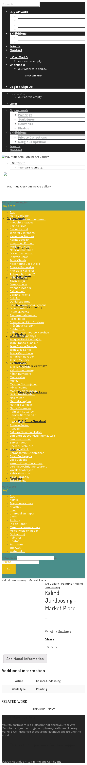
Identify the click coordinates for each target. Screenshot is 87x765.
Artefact (15, 506)
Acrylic (14, 500)
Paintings (25, 16)
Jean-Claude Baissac (23, 346)
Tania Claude (18, 260)
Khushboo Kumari (22, 243)
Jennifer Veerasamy (22, 233)
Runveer (15, 429)
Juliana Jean (18, 363)
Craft (13, 517)
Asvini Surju (17, 281)
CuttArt (15, 298)
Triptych (15, 548)
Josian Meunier (19, 360)
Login (13, 103)
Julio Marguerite (20, 367)
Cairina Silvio (18, 226)
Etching (15, 520)
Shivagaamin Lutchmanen (27, 453)
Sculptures (26, 21)
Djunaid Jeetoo (19, 312)
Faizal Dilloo (17, 319)
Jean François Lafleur (24, 343)
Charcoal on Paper (22, 513)
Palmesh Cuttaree (22, 411)
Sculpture (16, 544)
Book (13, 510)
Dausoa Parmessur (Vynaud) (29, 305)
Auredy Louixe (18, 284)
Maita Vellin (17, 377)
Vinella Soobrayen (21, 470)
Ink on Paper (18, 524)
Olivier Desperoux (21, 253)
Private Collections (32, 38)
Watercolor (17, 551)
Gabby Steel (17, 329)
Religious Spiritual (31, 42)
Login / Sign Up (21, 87)
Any (12, 212)
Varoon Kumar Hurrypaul (26, 463)
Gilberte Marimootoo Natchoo (29, 332)
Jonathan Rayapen (22, 356)
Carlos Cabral (19, 229)
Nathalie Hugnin (20, 401)
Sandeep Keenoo (20, 439)
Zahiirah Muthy (20, 473)
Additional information (25, 658)
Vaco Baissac (18, 459)
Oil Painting (17, 534)
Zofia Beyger (18, 480)
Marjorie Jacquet (21, 246)
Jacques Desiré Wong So (25, 339)
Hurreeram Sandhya (23, 336)
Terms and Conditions (47, 761)
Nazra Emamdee (20, 408)
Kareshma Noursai (22, 236)
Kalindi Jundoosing (22, 370)
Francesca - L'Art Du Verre (27, 322)
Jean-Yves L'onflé (20, 349)
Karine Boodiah (20, 239)
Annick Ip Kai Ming (22, 270)
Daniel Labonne (20, 301)
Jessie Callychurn (21, 353)
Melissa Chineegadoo (23, 384)
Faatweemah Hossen (23, 315)
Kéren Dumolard (20, 374)
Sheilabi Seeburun (21, 446)
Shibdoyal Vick (19, 449)
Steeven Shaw (19, 257)
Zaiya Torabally (19, 477)
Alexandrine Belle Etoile (25, 264)
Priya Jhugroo (19, 418)
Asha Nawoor (18, 277)
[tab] (25, 658)
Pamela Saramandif (23, 415)
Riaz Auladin (17, 422)
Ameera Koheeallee (22, 267)
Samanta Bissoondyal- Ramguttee (32, 435)
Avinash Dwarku (20, 288)
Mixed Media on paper (24, 530)
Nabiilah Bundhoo (21, 250)
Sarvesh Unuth (19, 442)
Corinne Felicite (20, 294)
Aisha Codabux (19, 215)
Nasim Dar (17, 398)
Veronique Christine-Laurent (28, 466)
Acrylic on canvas (21, 503)
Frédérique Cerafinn (22, 325)
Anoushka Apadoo (22, 222)
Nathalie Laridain (21, 404)
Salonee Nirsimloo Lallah (26, 432)
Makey (14, 380)
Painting (15, 537)
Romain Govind (19, 425)
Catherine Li (17, 291)
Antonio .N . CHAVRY (22, 274)
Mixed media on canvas (25, 527)
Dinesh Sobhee (19, 308)
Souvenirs (25, 25)
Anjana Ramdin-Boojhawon (28, 219)
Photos (23, 30)
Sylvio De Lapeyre (21, 456)
